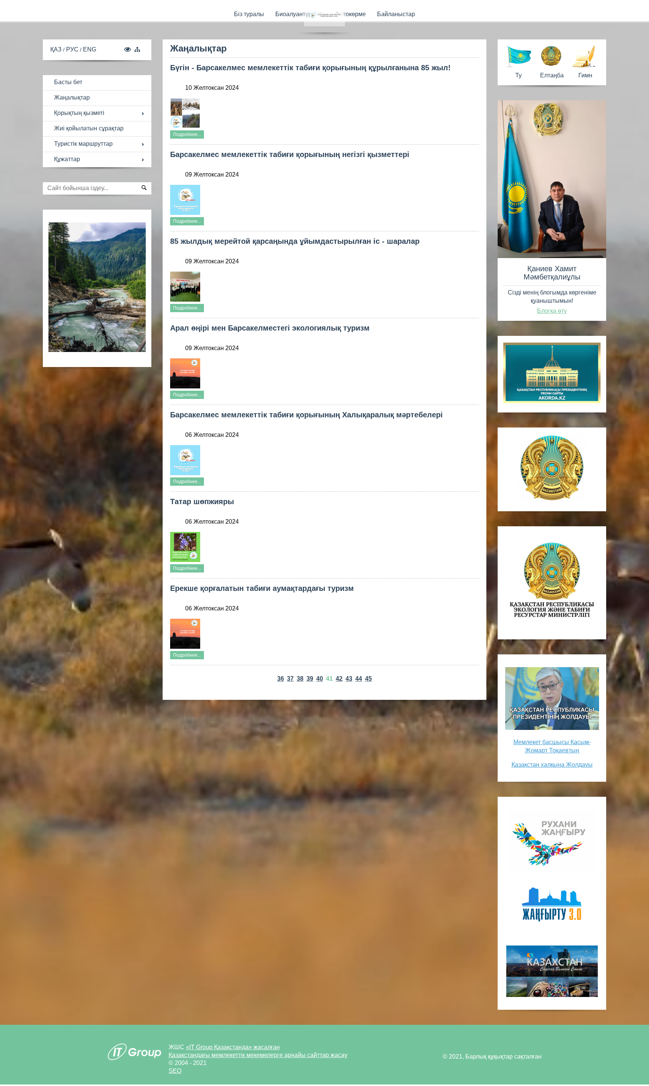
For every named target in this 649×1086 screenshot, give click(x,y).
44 (358, 678)
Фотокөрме (350, 14)
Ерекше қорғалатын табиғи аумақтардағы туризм (262, 588)
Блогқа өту (552, 311)
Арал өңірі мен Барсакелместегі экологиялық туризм (270, 328)
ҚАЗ (56, 49)
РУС (73, 49)
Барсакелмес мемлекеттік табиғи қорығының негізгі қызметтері (289, 154)
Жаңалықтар (72, 97)
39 (309, 678)
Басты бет (68, 82)
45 (368, 678)
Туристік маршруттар (83, 143)
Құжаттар (67, 159)
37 (290, 678)
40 (319, 678)
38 (300, 678)
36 (280, 678)
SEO (175, 1071)
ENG (89, 49)
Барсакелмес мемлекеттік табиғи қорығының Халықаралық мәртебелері (306, 415)
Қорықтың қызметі (79, 113)
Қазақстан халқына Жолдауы (552, 764)
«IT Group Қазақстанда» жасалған (233, 1047)
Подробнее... (187, 134)
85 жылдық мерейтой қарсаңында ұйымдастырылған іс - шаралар (295, 241)
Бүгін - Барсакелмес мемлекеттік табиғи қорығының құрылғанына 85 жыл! (310, 67)
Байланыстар (396, 14)
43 (349, 678)
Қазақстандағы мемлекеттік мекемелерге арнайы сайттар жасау (258, 1055)
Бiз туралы (249, 14)
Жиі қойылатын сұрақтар (89, 128)
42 (339, 678)
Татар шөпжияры (202, 501)
